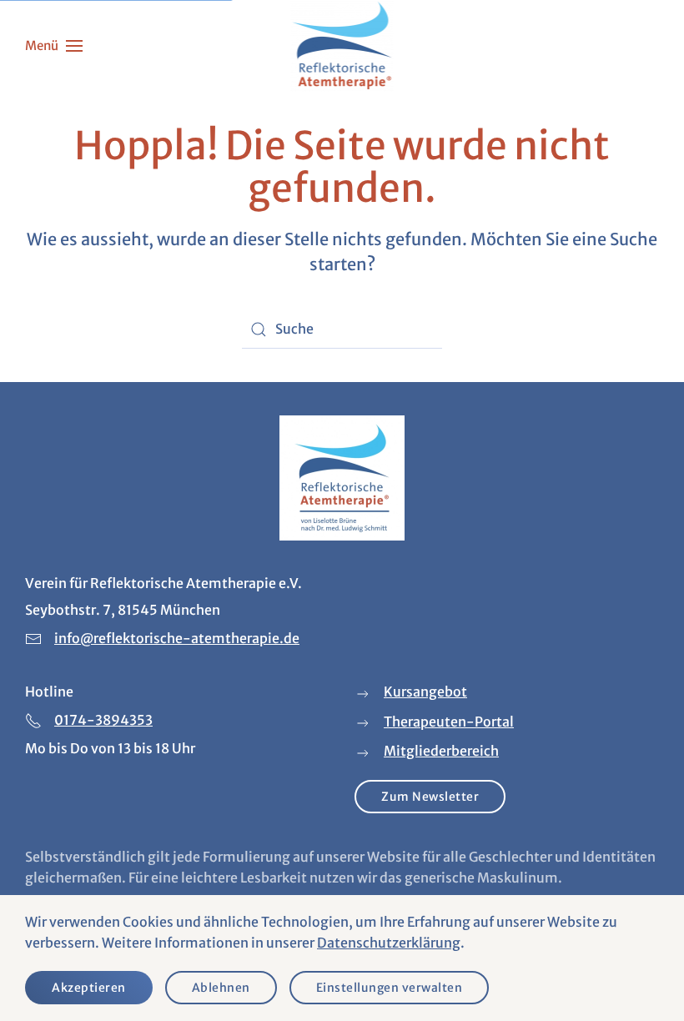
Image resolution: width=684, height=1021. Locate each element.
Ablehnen (221, 987)
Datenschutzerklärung (388, 942)
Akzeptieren (89, 987)
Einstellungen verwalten (389, 987)
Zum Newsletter (430, 796)
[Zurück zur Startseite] (342, 46)
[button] (54, 46)
